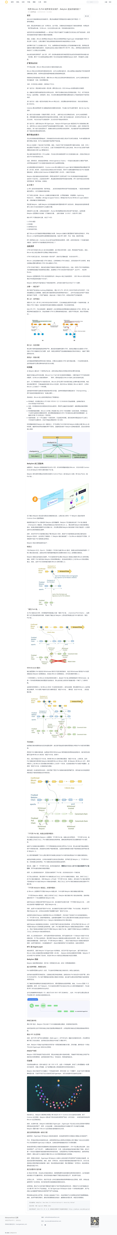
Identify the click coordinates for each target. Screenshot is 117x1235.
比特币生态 (33, 12)
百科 (45, 2)
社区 (23, 2)
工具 (39, 2)
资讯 (17, 2)
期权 (34, 2)
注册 (106, 2)
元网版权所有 (13, 1233)
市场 (28, 2)
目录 (87, 16)
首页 (12, 2)
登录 (110, 2)
